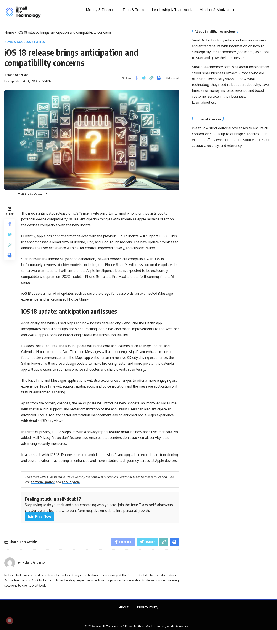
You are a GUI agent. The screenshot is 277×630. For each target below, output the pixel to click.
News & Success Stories (24, 41)
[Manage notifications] (9, 620)
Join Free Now (39, 516)
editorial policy (43, 482)
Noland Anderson (16, 75)
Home (9, 32)
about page (71, 482)
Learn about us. (204, 102)
